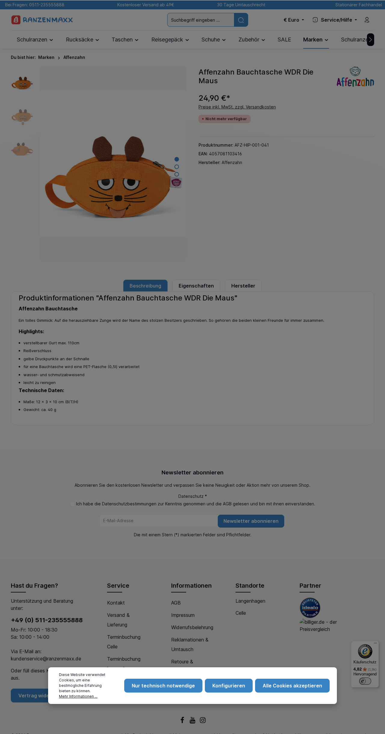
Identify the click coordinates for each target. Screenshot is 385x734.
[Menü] (375, 644)
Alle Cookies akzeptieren (292, 686)
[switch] (365, 681)
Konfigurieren (228, 686)
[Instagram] (202, 721)
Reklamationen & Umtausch (189, 644)
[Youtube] (193, 721)
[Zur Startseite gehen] (42, 20)
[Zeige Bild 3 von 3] (176, 174)
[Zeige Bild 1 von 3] (176, 159)
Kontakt (116, 603)
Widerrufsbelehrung (192, 627)
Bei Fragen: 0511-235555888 (33, 4)
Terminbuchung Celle (123, 642)
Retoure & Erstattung (182, 666)
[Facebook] (183, 721)
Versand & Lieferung (118, 620)
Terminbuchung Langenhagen (123, 664)
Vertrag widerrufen (41, 696)
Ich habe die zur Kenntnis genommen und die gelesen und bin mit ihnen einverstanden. (195, 503)
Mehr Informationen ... (78, 696)
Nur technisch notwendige (163, 686)
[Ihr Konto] (367, 20)
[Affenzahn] (355, 76)
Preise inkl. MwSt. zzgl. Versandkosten (237, 106)
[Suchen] (241, 19)
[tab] (145, 286)
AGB (227, 503)
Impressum (183, 615)
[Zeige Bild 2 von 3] (176, 166)
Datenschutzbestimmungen (129, 503)
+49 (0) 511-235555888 (47, 620)
